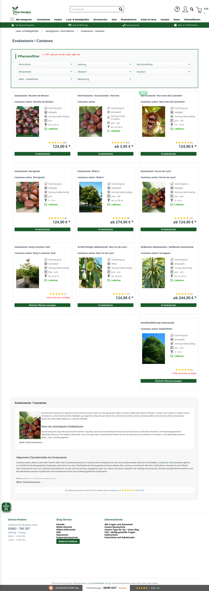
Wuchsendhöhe (145, 64)
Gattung (82, 64)
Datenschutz (111, 534)
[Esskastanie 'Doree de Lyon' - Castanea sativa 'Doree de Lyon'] (154, 203)
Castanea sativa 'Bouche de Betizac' (34, 102)
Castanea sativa (86, 102)
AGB (58, 532)
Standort (141, 71)
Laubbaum (129, 465)
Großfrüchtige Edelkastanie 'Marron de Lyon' (102, 247)
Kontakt (60, 524)
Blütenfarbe (25, 71)
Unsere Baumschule (114, 527)
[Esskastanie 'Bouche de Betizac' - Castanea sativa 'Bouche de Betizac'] (28, 127)
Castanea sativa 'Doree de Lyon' (158, 177)
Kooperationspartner (67, 537)
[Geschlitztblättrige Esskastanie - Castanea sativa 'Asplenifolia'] (154, 354)
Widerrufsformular (66, 529)
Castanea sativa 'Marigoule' (30, 177)
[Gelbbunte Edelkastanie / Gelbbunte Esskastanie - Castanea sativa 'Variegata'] (154, 278)
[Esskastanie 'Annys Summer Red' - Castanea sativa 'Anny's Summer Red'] (28, 278)
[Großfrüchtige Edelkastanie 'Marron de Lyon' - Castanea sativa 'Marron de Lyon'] (91, 278)
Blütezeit (82, 71)
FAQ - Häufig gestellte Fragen (119, 532)
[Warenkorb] (198, 9)
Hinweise (123, 588)
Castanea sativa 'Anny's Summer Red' (35, 253)
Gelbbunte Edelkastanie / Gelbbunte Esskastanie (167, 247)
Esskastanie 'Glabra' (89, 171)
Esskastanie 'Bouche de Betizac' (32, 95)
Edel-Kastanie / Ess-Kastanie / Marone (98, 95)
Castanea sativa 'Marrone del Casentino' (163, 102)
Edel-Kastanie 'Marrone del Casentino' (162, 95)
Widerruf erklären (68, 541)
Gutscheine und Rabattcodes (119, 537)
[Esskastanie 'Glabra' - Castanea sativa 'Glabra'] (91, 203)
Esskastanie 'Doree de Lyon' (156, 171)
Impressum (62, 534)
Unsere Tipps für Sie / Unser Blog (121, 529)
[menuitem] (97, 8)
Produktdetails (168, 153)
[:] (183, 135)
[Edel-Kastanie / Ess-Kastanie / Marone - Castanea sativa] (91, 127)
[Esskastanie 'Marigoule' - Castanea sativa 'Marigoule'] (28, 203)
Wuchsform (25, 64)
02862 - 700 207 (19, 529)
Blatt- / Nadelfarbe (28, 79)
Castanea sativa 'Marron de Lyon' (96, 253)
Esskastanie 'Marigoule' (28, 171)
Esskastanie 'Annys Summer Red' (32, 247)
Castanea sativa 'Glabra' (91, 177)
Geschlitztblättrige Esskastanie (157, 323)
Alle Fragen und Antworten (118, 524)
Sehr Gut (109, 587)
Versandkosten (97, 583)
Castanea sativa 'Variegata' (156, 253)
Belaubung (83, 79)
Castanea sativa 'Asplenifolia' (157, 329)
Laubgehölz (163, 462)
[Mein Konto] (185, 9)
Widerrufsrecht (64, 527)
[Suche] (191, 8)
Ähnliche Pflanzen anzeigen (42, 305)
